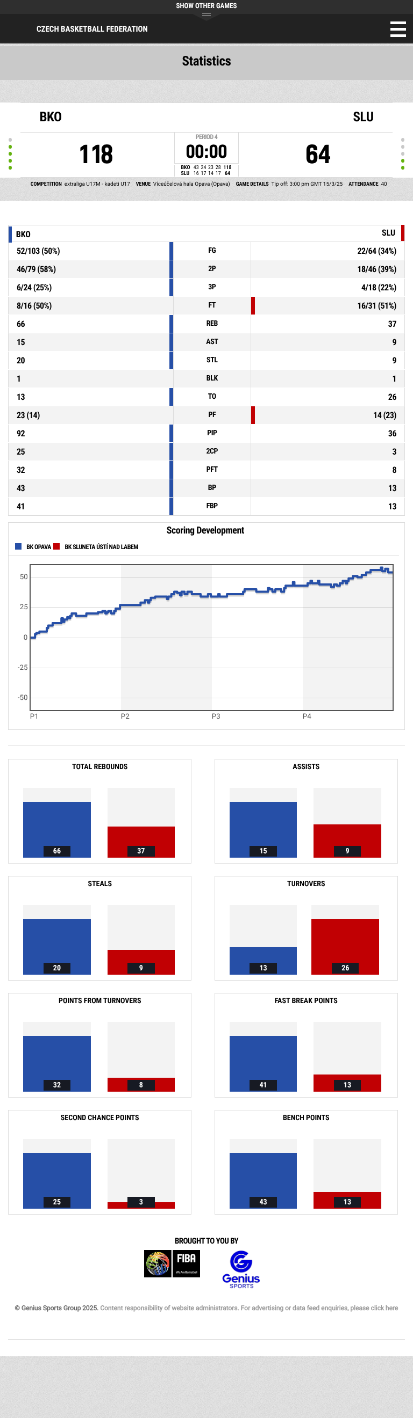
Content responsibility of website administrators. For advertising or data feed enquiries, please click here (249, 1308)
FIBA (172, 1269)
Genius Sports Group (241, 1269)
